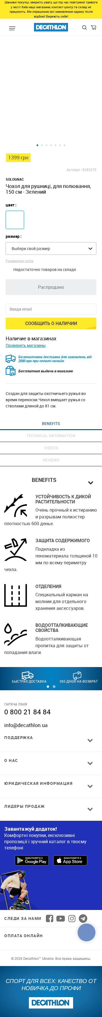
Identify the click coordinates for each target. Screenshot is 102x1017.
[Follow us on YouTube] (60, 918)
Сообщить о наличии (51, 323)
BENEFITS (51, 423)
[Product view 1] (37, 145)
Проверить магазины (26, 345)
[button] (48, 686)
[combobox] (51, 248)
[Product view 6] (60, 145)
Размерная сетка (19, 260)
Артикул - (74, 169)
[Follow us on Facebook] (49, 918)
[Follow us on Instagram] (72, 918)
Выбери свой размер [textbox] (31, 248)
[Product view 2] (42, 145)
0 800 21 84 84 (27, 711)
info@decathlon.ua (26, 725)
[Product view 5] (55, 145)
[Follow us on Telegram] (83, 918)
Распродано (51, 287)
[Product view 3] (46, 145)
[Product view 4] (51, 145)
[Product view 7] (64, 145)
